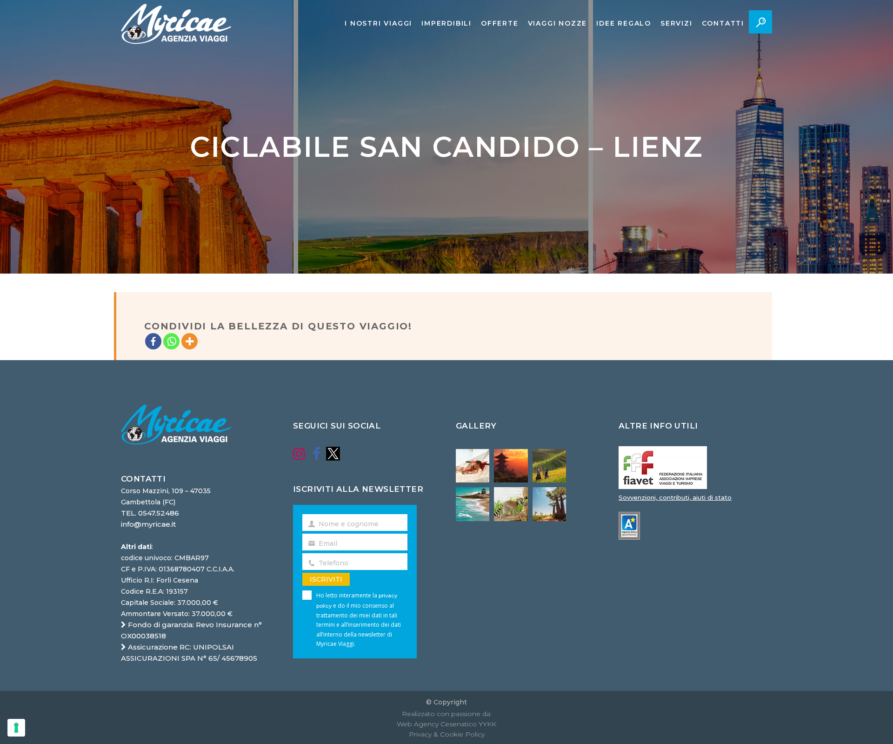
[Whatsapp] (171, 341)
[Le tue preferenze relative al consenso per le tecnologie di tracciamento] (16, 728)
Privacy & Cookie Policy (447, 734)
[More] (189, 341)
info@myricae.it (148, 524)
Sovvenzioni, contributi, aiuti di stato (675, 497)
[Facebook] (153, 341)
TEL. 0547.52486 (150, 513)
